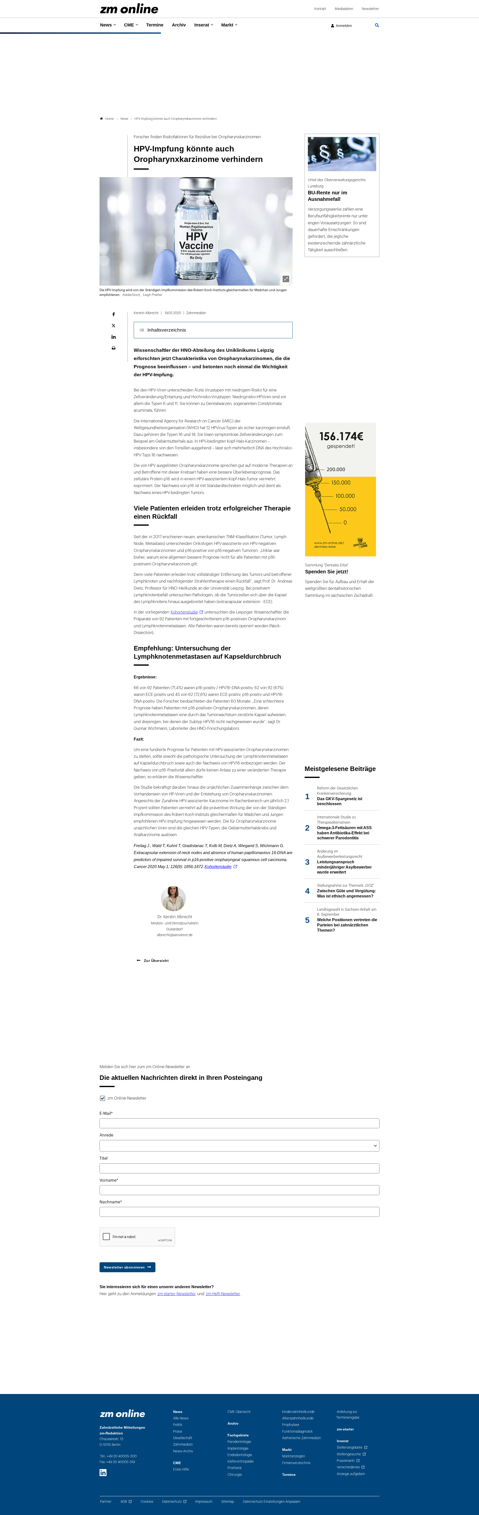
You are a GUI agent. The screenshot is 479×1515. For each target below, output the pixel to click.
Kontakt (320, 8)
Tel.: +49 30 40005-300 (118, 1456)
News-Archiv (183, 1451)
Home (109, 118)
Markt (227, 24)
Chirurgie (235, 1474)
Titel (104, 1158)
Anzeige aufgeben (351, 1474)
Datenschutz (172, 1501)
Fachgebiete (238, 1435)
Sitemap (227, 1501)
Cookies (147, 1501)
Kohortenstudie (184, 612)
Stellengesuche (349, 1454)
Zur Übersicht (156, 961)
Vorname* (109, 1180)
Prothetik (235, 1468)
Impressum (203, 1501)
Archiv (179, 24)
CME (129, 24)
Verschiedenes (348, 1467)
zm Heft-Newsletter (223, 1294)
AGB (123, 1501)
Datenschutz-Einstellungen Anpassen (271, 1501)
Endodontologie (240, 1455)
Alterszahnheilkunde (298, 1418)
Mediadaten (344, 8)
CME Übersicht (239, 1411)
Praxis (177, 1431)
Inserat (201, 24)
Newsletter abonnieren (124, 1267)
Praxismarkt (346, 1460)
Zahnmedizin (183, 1444)
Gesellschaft (182, 1438)
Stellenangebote (349, 1447)
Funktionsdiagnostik (297, 1431)
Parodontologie (239, 1441)
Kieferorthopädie (241, 1461)
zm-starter (345, 1429)
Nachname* (111, 1202)
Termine (154, 24)
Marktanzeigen (293, 1456)
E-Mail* (106, 1114)
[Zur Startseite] (129, 8)
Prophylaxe (290, 1424)
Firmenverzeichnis (296, 1463)
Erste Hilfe (181, 1469)
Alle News (180, 1418)
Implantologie (238, 1448)
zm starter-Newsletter (176, 1294)
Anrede (106, 1135)
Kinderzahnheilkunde (298, 1411)
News (106, 24)
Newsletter (370, 8)
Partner (106, 1501)
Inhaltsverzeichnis (166, 330)
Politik (177, 1424)
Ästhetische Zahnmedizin (301, 1438)
